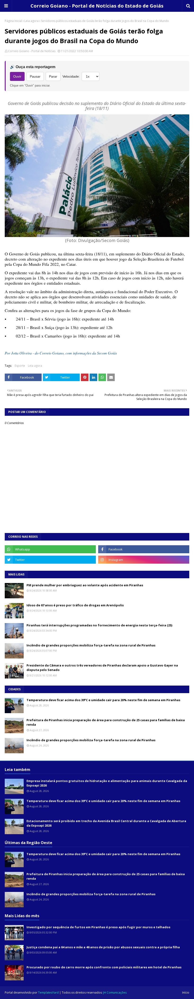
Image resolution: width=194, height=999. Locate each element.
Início (185, 993)
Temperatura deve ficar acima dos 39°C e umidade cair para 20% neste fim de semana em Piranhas (103, 700)
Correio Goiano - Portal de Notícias (31, 51)
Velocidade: (71, 76)
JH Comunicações (115, 993)
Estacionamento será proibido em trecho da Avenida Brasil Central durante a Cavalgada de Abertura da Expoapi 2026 (106, 823)
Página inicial (13, 21)
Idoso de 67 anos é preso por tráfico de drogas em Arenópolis (75, 605)
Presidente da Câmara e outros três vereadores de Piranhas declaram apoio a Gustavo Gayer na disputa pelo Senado (102, 667)
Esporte (20, 366)
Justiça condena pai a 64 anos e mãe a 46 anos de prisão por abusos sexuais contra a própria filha (103, 947)
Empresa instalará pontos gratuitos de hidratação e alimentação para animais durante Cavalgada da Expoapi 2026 (106, 783)
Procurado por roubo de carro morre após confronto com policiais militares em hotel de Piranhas (103, 967)
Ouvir (17, 76)
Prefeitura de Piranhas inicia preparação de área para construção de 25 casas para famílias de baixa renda (105, 722)
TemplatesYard (48, 993)
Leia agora (31, 21)
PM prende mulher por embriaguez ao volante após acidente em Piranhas (84, 585)
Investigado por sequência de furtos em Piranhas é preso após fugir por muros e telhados (98, 927)
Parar (53, 76)
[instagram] (143, 560)
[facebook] (143, 549)
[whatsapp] (50, 549)
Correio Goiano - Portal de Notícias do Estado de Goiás (97, 6)
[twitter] (50, 560)
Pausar (35, 76)
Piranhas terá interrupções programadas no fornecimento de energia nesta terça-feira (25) (99, 625)
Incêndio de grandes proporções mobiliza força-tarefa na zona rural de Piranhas (90, 645)
